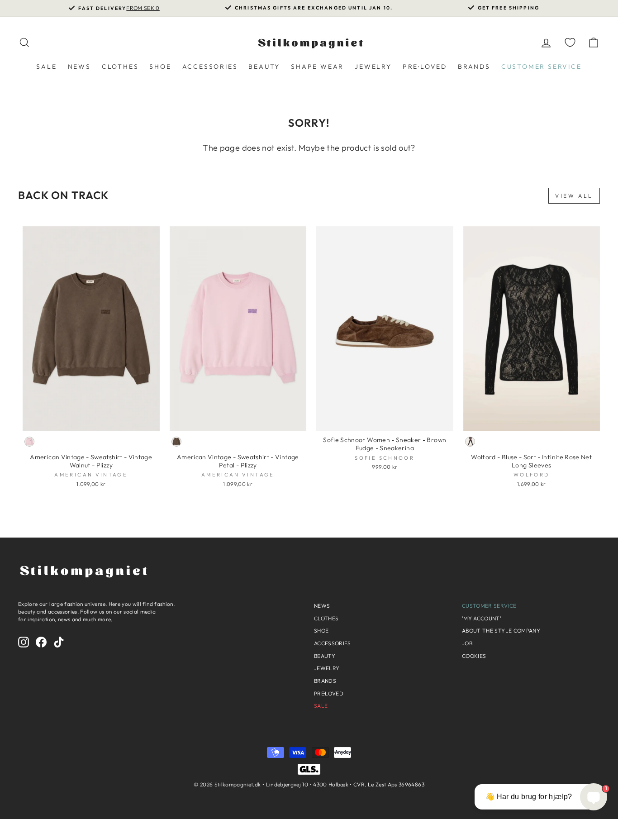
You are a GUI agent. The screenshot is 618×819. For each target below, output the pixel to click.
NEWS (79, 66)
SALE (46, 66)
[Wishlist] (570, 42)
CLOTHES (120, 66)
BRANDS (474, 66)
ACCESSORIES (210, 66)
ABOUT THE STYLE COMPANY (501, 630)
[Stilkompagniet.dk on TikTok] (58, 642)
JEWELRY (373, 66)
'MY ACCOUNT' (481, 618)
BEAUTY (264, 66)
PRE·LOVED (425, 66)
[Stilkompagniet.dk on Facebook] (41, 642)
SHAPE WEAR (317, 66)
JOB (467, 643)
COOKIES (474, 655)
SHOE (160, 66)
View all (574, 195)
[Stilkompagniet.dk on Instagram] (23, 642)
